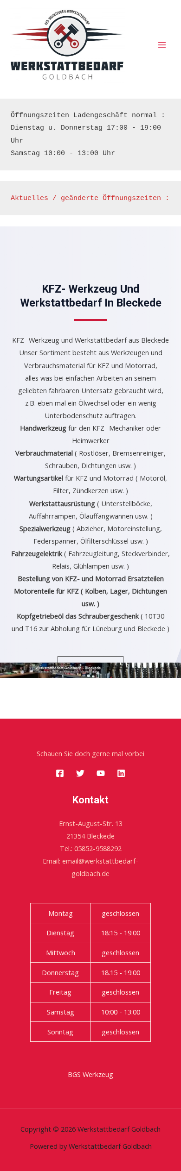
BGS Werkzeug (90, 1074)
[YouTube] (101, 773)
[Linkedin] (121, 773)
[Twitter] (80, 773)
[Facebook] (60, 773)
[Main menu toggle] (162, 45)
